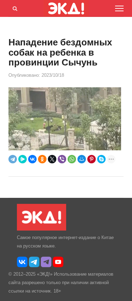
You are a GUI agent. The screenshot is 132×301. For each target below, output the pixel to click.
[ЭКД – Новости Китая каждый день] (41, 229)
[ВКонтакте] (32, 159)
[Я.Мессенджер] (22, 159)
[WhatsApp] (72, 159)
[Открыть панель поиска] (13, 7)
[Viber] (62, 159)
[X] (52, 159)
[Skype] (101, 159)
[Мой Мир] (81, 159)
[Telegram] (12, 159)
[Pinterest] (91, 159)
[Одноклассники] (42, 159)
